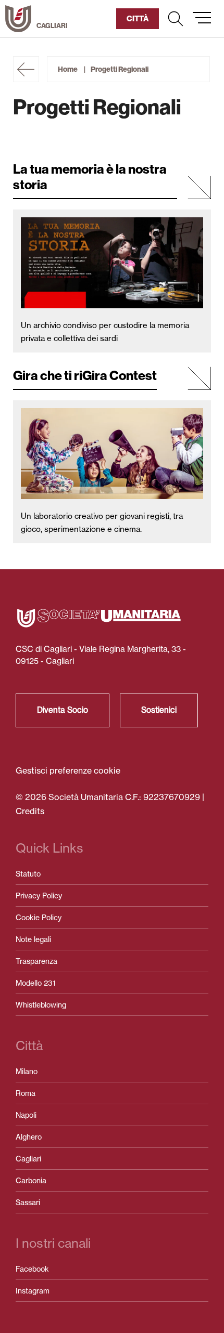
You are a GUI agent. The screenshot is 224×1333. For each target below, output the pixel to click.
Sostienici (159, 710)
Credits (30, 811)
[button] (175, 18)
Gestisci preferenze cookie (68, 770)
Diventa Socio (62, 710)
